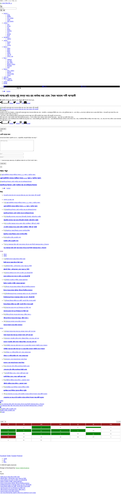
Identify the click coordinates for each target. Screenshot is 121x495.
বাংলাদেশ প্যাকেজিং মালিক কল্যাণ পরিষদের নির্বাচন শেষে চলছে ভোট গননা (20, 341)
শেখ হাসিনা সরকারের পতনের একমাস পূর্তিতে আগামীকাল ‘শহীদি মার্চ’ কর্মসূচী (20, 227)
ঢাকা (8, 27)
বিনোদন (5, 47)
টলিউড (8, 51)
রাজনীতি (9, 16)
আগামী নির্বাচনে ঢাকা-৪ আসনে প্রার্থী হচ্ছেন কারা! (15, 376)
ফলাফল (9, 75)
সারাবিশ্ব (9, 39)
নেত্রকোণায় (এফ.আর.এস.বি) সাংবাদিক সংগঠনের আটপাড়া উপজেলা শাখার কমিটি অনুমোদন (24, 397)
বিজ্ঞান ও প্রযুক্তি (7, 78)
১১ (60, 430)
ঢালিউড (9, 53)
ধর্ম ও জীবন (9, 61)
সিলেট (8, 35)
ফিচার (5, 58)
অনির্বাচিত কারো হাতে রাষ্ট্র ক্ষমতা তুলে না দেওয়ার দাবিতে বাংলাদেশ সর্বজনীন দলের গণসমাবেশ (24, 348)
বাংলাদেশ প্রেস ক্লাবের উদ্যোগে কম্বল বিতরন (14, 362)
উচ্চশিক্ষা (9, 72)
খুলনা (8, 24)
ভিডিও (45, 86)
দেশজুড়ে (6, 23)
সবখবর (1, 251)
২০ (93, 433)
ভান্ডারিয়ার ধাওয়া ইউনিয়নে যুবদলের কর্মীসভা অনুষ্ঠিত (15, 390)
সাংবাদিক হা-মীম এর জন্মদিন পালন (11, 241)
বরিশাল (8, 29)
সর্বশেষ (1, 328)
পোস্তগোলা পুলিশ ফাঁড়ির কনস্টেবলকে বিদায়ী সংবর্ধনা (15, 369)
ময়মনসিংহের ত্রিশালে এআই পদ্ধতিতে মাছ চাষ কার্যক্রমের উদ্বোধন (18, 185)
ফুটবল (8, 43)
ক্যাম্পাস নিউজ (10, 74)
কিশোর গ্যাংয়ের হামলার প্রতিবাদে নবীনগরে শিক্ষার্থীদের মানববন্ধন (18, 290)
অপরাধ (8, 20)
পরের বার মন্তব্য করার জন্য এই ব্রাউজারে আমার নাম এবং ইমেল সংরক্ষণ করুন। (20, 160)
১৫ (8, 433)
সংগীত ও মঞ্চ (10, 56)
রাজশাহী (9, 34)
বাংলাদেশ (6, 13)
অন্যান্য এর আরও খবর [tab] (9, 199)
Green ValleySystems (22, 468)
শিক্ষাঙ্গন (5, 69)
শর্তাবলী (5, 459)
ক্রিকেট (8, 42)
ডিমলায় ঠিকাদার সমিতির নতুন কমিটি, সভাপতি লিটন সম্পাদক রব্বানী (18, 304)
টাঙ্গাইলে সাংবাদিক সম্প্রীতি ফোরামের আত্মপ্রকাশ (14, 283)
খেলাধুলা (6, 40)
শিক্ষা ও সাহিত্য (10, 70)
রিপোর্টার (5, 83)
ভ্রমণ (8, 67)
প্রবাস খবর (6, 77)
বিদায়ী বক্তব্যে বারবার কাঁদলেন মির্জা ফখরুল (13, 262)
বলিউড (8, 50)
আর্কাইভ (5, 82)
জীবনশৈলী (9, 66)
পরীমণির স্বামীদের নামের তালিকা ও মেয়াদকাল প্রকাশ (15, 383)
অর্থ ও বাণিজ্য (10, 18)
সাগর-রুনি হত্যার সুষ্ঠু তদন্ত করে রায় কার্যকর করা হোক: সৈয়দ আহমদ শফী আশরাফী (22, 195)
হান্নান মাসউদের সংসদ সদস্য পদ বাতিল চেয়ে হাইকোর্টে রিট (17, 276)
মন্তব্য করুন (3, 129)
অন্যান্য (9, 45)
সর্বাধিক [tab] (5, 256)
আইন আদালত (10, 21)
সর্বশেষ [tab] (5, 254)
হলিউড (8, 48)
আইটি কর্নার (9, 80)
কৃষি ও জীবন (10, 63)
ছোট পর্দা (9, 55)
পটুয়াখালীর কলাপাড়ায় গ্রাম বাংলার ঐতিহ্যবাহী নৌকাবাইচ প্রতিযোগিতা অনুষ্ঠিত (21, 220)
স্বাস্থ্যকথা (9, 59)
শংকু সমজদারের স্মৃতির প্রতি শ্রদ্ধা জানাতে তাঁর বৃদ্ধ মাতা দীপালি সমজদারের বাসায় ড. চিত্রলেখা (25, 248)
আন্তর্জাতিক (6, 37)
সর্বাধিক (1, 401)
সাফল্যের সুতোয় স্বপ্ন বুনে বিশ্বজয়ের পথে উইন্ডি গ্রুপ (16, 311)
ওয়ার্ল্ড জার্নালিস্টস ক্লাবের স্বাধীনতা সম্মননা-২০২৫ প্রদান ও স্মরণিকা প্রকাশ (20, 178)
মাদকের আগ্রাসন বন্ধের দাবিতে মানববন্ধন (13, 325)
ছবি (6, 86)
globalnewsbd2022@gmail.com (12, 453)
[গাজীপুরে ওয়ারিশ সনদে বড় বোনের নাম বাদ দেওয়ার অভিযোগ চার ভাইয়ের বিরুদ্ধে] (93, 427)
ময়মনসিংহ (9, 31)
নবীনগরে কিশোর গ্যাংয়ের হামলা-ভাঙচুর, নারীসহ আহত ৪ (16, 318)
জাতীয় (8, 15)
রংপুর (8, 32)
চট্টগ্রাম (8, 26)
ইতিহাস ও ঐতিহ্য (11, 64)
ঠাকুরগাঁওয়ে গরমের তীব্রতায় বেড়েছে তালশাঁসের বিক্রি (15, 234)
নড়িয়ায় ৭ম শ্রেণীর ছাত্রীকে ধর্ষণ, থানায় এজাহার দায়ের (16, 355)
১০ (41, 430)
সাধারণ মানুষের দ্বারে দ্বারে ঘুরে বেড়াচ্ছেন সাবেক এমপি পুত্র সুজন (18, 335)
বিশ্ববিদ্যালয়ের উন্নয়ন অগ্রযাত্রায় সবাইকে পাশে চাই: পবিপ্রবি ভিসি (19, 297)
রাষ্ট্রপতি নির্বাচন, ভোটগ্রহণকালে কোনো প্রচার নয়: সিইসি (16, 269)
